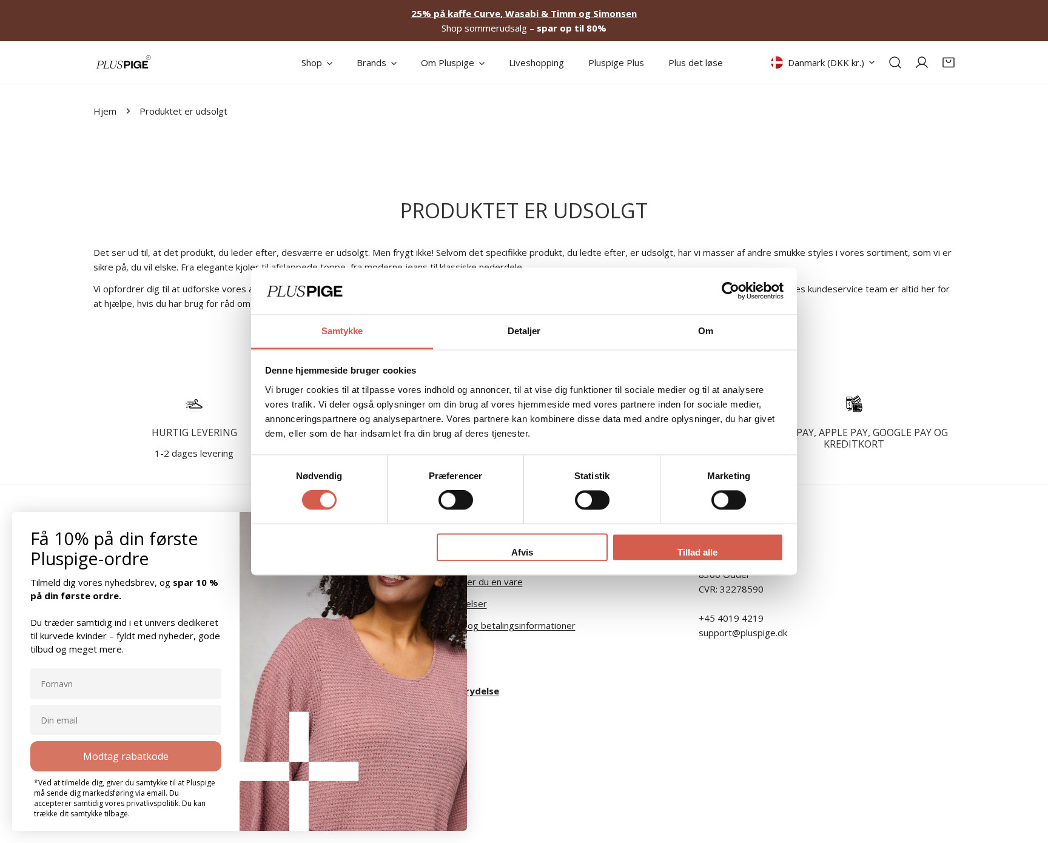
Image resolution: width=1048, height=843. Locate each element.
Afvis (522, 552)
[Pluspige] (123, 62)
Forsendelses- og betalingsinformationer (490, 625)
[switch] (455, 500)
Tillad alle (697, 552)
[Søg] (895, 62)
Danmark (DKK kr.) (826, 62)
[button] (948, 62)
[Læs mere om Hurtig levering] (194, 403)
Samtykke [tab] (342, 331)
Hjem (104, 111)
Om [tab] (705, 331)
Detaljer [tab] (524, 331)
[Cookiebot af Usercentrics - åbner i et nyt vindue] (730, 291)
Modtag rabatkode (126, 756)
